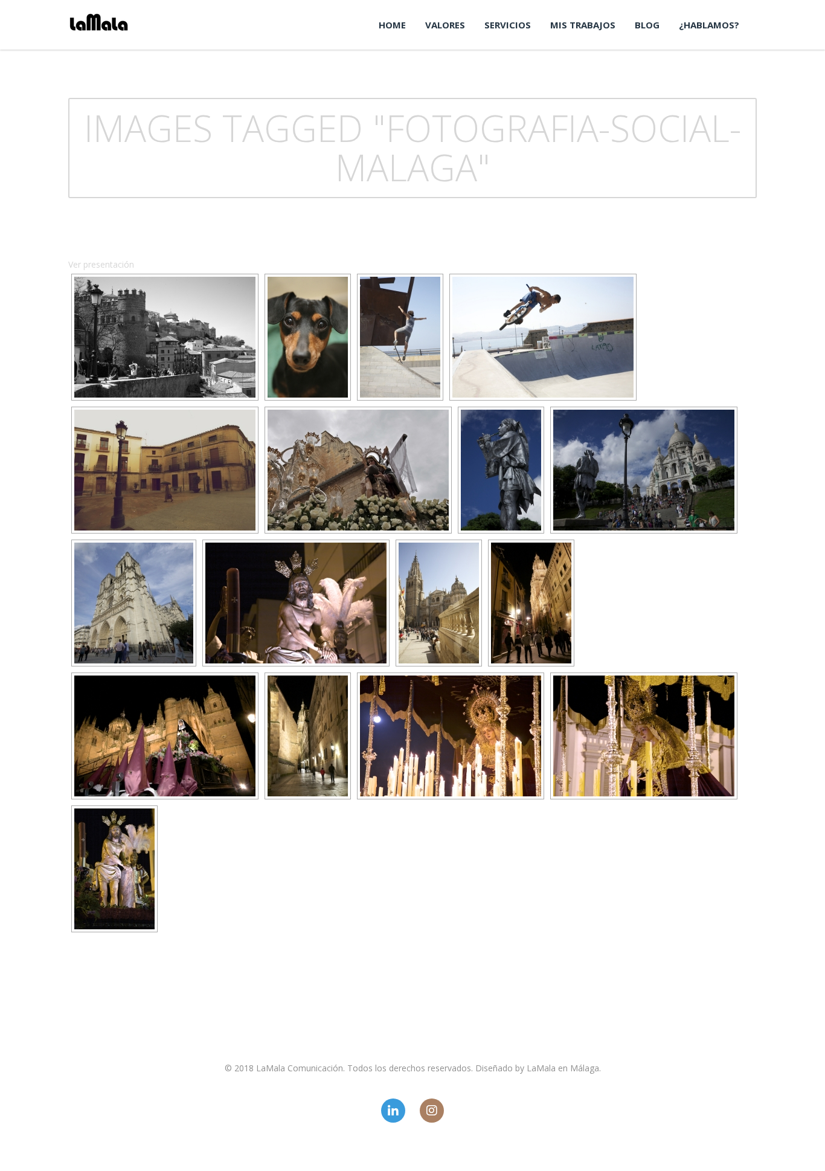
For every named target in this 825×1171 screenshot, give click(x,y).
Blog (647, 25)
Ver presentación (101, 264)
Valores (445, 25)
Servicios (507, 25)
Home (392, 25)
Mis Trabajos (582, 25)
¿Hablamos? (709, 25)
